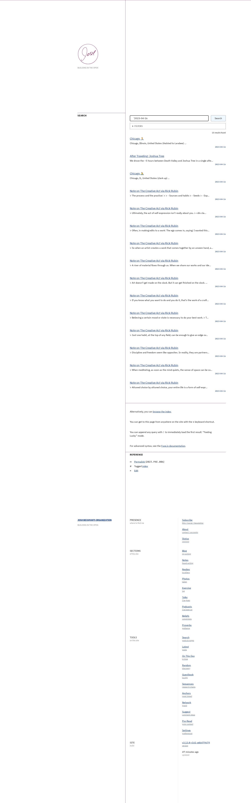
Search (218, 118)
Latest (185, 646)
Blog (184, 550)
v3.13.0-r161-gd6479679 (196, 742)
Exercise (186, 588)
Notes (185, 560)
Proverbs (187, 625)
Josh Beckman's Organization (95, 520)
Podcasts (187, 606)
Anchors (186, 693)
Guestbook (187, 674)
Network (186, 702)
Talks (185, 597)
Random (186, 665)
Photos (186, 578)
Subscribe (187, 520)
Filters (139, 126)
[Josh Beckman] (88, 54)
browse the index (162, 411)
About (185, 529)
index (145, 466)
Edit (136, 470)
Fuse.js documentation (173, 445)
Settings (186, 730)
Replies (186, 569)
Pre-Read (187, 721)
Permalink (139, 461)
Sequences (188, 683)
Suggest (186, 711)
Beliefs (185, 615)
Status (185, 538)
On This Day (188, 656)
